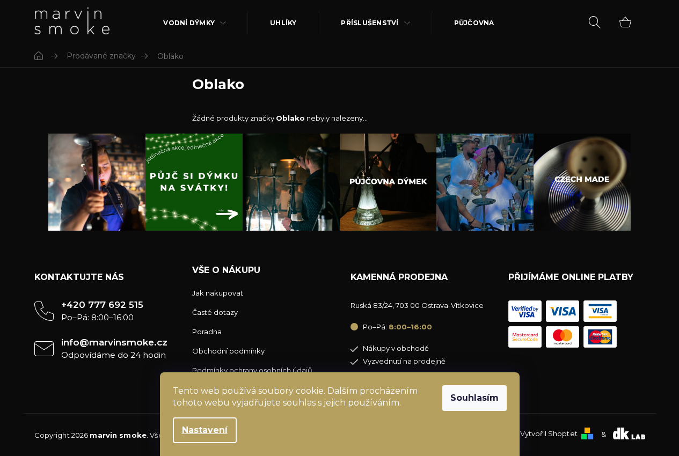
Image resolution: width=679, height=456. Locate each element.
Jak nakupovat (217, 293)
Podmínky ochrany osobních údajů (252, 370)
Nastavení (205, 430)
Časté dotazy (215, 312)
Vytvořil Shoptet (549, 433)
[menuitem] (195, 23)
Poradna (207, 331)
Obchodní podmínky (228, 351)
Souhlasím (474, 398)
